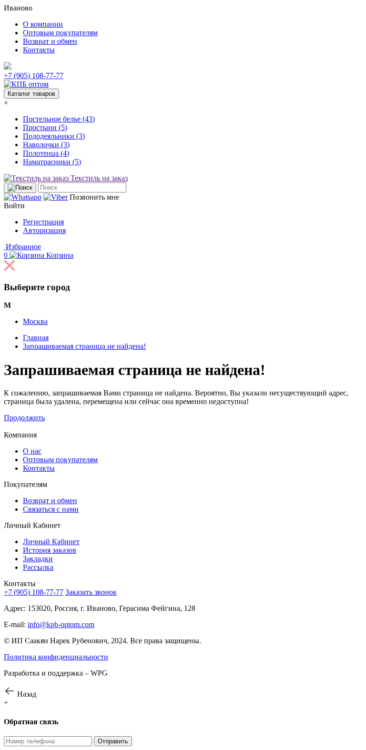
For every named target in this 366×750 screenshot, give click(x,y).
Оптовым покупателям (60, 33)
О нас (32, 451)
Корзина (38, 255)
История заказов (49, 550)
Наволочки (46, 145)
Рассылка (38, 567)
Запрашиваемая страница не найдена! (84, 346)
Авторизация (44, 230)
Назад (25, 694)
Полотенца (46, 153)
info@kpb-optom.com (61, 624)
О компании (43, 24)
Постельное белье (59, 119)
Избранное (22, 247)
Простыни (45, 127)
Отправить (113, 741)
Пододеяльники (54, 136)
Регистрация (43, 222)
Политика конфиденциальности (56, 657)
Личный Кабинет (51, 541)
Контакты (39, 50)
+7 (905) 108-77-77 (33, 75)
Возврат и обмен (50, 41)
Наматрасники (52, 162)
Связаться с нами (51, 509)
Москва (35, 321)
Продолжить (24, 418)
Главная (36, 338)
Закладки (38, 559)
